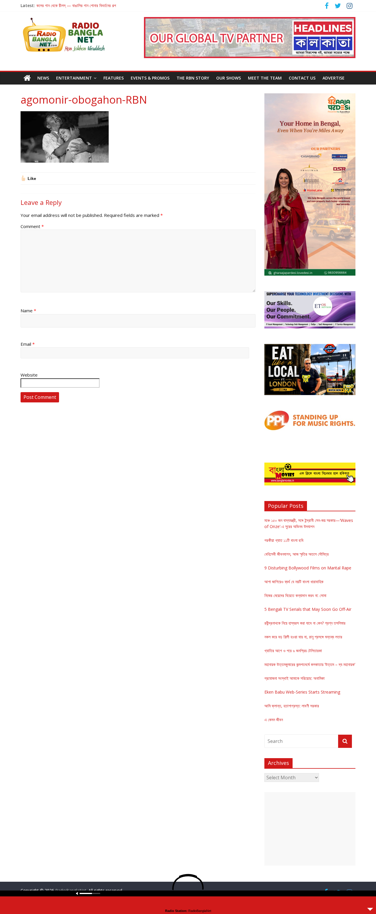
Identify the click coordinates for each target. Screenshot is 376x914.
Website (29, 375)
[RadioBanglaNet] (27, 78)
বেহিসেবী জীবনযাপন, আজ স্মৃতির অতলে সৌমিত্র (296, 554)
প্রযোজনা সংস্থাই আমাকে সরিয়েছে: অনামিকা (294, 678)
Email (28, 344)
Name (28, 310)
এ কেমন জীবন (273, 719)
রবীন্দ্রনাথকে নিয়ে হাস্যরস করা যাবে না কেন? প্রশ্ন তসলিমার (304, 623)
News (43, 78)
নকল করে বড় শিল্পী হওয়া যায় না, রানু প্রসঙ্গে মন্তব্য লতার (303, 637)
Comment (32, 226)
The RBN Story (193, 78)
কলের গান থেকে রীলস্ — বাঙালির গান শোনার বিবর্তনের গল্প (76, 5)
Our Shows (228, 78)
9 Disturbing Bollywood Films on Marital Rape (307, 568)
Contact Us (302, 78)
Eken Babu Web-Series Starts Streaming (302, 692)
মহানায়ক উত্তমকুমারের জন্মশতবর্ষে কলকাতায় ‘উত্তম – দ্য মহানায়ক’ (309, 664)
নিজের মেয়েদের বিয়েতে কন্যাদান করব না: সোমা (295, 595)
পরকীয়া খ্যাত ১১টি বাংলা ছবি (283, 540)
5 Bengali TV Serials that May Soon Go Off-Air (307, 609)
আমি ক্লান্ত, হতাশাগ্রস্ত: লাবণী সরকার (291, 706)
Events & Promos (150, 78)
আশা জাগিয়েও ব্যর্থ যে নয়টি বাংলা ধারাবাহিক (293, 581)
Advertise (334, 78)
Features (113, 78)
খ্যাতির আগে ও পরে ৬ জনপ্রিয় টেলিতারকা (293, 650)
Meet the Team (265, 78)
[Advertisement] (309, 829)
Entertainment (74, 78)
